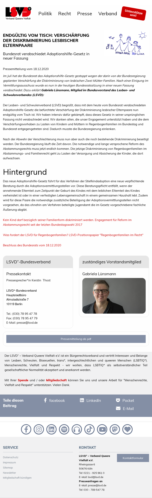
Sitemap (8, 467)
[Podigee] (76, 429)
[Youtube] (101, 429)
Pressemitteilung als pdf (76, 339)
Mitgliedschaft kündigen (17, 477)
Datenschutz (10, 457)
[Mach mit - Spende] (127, 429)
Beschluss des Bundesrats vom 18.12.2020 (32, 245)
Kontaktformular (133, 458)
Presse (84, 13)
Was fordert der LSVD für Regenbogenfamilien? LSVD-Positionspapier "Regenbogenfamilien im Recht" (73, 235)
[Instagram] (38, 429)
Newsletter (9, 472)
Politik (45, 13)
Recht (64, 13)
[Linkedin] (51, 429)
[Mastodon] (114, 429)
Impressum (9, 462)
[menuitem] (45, 13)
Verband (107, 13)
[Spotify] (63, 429)
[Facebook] (25, 429)
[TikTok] (89, 429)
